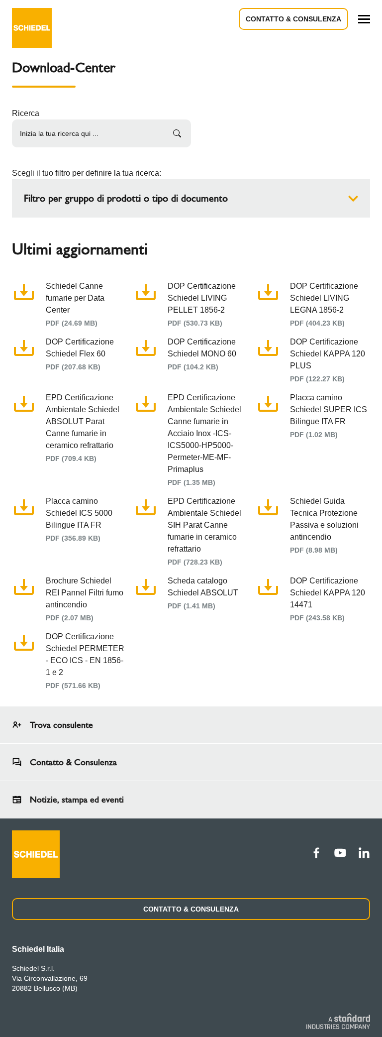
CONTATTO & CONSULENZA (191, 909)
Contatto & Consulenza (293, 19)
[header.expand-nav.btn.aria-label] (364, 19)
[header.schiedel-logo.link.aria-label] (32, 19)
